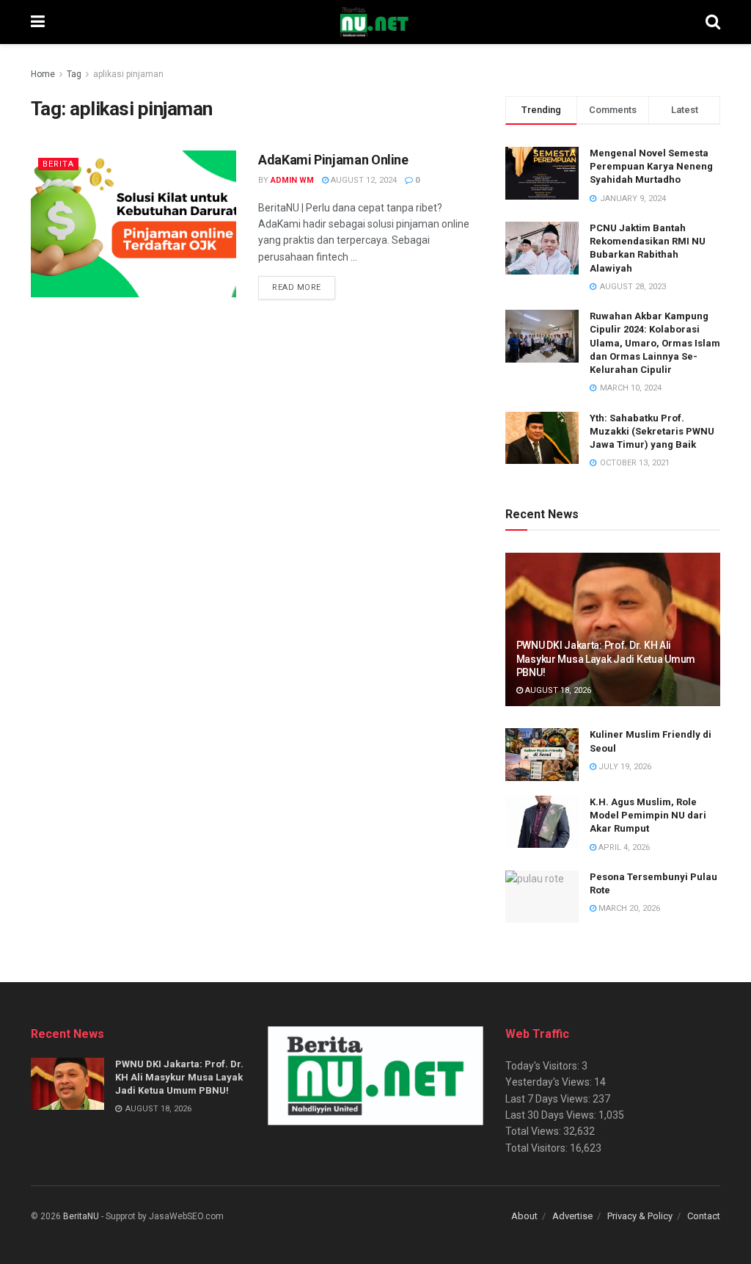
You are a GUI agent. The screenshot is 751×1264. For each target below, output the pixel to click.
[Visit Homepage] (374, 22)
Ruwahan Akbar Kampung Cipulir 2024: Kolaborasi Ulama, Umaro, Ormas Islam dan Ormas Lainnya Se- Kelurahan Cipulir (655, 342)
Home (43, 74)
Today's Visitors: (543, 1066)
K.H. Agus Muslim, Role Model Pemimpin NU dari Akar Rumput (648, 815)
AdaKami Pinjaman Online (333, 159)
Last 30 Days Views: (551, 1115)
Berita (58, 164)
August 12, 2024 (363, 180)
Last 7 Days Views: (549, 1099)
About (524, 1215)
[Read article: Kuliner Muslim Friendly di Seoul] (542, 754)
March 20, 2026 (628, 908)
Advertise (572, 1215)
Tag (74, 74)
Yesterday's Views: (549, 1082)
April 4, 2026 (623, 847)
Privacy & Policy (640, 1215)
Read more (303, 287)
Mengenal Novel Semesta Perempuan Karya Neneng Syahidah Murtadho (651, 166)
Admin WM (292, 180)
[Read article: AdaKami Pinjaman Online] (133, 223)
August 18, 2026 (557, 690)
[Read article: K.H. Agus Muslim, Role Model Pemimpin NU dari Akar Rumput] (542, 822)
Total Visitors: (537, 1148)
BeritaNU (81, 1216)
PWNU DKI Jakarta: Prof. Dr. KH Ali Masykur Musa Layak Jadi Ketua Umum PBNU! (605, 658)
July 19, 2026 (623, 766)
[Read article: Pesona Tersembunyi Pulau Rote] (542, 897)
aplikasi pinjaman (128, 74)
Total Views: (534, 1131)
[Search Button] (713, 22)
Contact (703, 1215)
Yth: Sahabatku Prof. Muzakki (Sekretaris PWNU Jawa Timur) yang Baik (652, 431)
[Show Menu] (38, 22)
